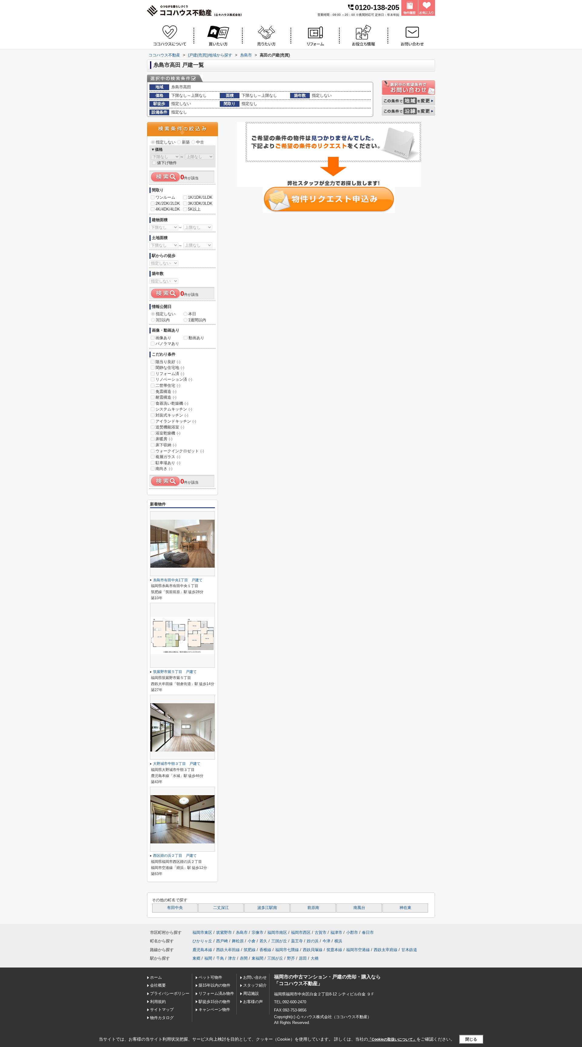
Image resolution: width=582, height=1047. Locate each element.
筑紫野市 (224, 932)
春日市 (368, 932)
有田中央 (175, 908)
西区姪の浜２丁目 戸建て (175, 855)
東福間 (257, 958)
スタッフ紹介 (255, 985)
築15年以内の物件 (214, 985)
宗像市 (257, 932)
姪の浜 (313, 941)
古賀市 (320, 932)
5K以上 (194, 209)
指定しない (166, 142)
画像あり (163, 338)
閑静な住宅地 (170, 367)
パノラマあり (167, 343)
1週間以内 (197, 320)
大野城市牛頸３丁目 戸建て (176, 764)
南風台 (359, 908)
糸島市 (242, 932)
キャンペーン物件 (214, 1009)
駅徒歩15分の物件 (214, 1001)
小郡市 (352, 932)
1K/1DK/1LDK (200, 197)
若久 (263, 941)
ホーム (156, 977)
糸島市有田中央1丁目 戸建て (177, 580)
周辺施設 (251, 993)
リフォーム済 (170, 373)
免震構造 (166, 391)
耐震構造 (166, 397)
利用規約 (158, 1001)
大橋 (315, 958)
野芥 (291, 958)
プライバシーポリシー (169, 993)
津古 (232, 958)
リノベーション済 (174, 379)
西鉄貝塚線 (313, 949)
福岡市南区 (277, 932)
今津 (326, 941)
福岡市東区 (202, 932)
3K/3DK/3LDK (200, 203)
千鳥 (220, 958)
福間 (208, 958)
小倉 (252, 941)
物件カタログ (162, 1017)
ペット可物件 (210, 977)
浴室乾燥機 (168, 433)
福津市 (336, 932)
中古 (200, 142)
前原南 (313, 908)
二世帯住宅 (168, 385)
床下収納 (166, 445)
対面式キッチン (172, 415)
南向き (164, 468)
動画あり (196, 338)
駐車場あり (168, 463)
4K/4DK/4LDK (168, 209)
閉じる (471, 1039)
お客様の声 (253, 1001)
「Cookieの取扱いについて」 (392, 1039)
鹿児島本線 (202, 949)
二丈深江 (221, 908)
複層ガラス (168, 456)
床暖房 (164, 439)
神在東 (405, 908)
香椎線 (265, 949)
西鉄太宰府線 (385, 949)
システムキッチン (174, 409)
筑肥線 (250, 949)
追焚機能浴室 (170, 427)
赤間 (244, 958)
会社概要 (158, 985)
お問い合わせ (255, 977)
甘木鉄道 (409, 949)
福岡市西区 (301, 932)
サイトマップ (162, 1009)
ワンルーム (165, 197)
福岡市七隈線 (287, 949)
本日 (192, 314)
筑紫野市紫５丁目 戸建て (175, 672)
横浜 (338, 941)
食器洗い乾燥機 (172, 403)
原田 (303, 958)
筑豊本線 (334, 949)
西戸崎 (222, 941)
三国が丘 (279, 941)
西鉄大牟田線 (228, 949)
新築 (186, 142)
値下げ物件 (167, 162)
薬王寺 (297, 941)
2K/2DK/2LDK (168, 203)
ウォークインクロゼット (180, 451)
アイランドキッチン (176, 421)
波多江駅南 (267, 908)
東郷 (196, 958)
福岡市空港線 (358, 949)
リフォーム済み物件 (216, 993)
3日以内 (163, 320)
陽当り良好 (168, 362)
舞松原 (238, 941)
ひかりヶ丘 (202, 941)
